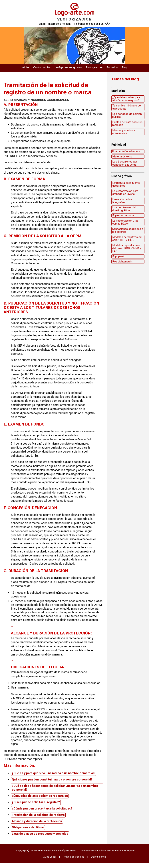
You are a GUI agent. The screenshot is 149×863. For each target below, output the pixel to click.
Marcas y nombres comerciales (123, 132)
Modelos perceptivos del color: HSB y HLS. (127, 238)
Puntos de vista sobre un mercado (127, 123)
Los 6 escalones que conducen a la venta (125, 163)
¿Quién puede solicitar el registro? (36, 802)
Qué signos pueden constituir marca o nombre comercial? (52, 779)
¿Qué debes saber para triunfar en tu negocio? (126, 99)
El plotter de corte (123, 215)
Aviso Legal (49, 856)
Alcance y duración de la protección (37, 821)
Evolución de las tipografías (122, 201)
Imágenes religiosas (68, 67)
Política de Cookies (73, 856)
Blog (125, 67)
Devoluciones (98, 856)
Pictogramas (94, 67)
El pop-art (118, 256)
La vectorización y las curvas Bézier (125, 222)
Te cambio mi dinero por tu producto (127, 107)
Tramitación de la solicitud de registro (38, 815)
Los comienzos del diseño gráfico (124, 209)
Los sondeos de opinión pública (127, 115)
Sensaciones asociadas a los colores (127, 230)
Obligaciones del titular (28, 827)
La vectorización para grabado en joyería (125, 192)
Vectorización (42, 67)
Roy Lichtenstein (122, 261)
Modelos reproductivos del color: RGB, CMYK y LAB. (126, 248)
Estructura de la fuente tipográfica (126, 184)
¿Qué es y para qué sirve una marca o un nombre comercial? (53, 773)
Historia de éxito (122, 156)
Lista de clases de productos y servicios (40, 833)
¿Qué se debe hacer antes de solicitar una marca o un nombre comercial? (55, 787)
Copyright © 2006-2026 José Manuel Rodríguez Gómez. (47, 850)
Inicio (25, 67)
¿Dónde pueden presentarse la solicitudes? (42, 808)
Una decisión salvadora (126, 151)
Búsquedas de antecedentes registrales (40, 796)
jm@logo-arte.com (59, 23)
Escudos (112, 67)
